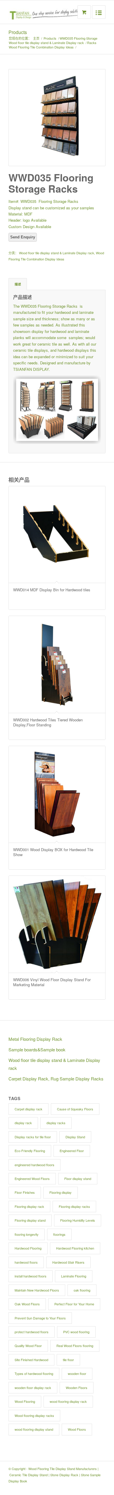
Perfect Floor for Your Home (74, 1304)
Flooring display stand (30, 1220)
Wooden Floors (76, 1387)
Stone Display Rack (64, 1474)
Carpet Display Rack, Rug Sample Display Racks (55, 1078)
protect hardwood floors (32, 1331)
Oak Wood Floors (27, 1304)
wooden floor (77, 1373)
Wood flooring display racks (34, 1415)
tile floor (68, 1359)
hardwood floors (26, 1262)
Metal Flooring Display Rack (35, 1039)
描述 (18, 284)
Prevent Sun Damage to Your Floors (40, 1318)
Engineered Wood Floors (32, 1178)
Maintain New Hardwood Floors (37, 1290)
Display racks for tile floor (33, 1136)
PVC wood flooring (76, 1331)
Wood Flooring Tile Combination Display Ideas (41, 47)
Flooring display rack (29, 1206)
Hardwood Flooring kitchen (75, 1248)
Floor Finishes (25, 1192)
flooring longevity (27, 1234)
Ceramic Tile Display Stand (28, 1474)
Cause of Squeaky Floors (75, 1109)
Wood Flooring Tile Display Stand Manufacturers (62, 1468)
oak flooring (82, 1290)
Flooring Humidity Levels (77, 1220)
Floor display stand (77, 1178)
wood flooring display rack (68, 1401)
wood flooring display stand (34, 1429)
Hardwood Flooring (28, 1248)
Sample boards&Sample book (36, 1049)
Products (17, 32)
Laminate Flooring (73, 1276)
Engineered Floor (72, 1150)
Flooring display (60, 1192)
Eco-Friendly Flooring (30, 1150)
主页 (36, 38)
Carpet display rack (28, 1109)
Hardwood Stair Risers (68, 1262)
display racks (55, 1122)
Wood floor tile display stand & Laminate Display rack (46, 43)
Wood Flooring (25, 1401)
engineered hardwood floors (34, 1164)
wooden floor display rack (33, 1387)
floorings (59, 1234)
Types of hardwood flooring (34, 1373)
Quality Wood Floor (28, 1345)
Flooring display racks (74, 1206)
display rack (23, 1122)
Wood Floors (77, 1429)
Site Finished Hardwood (31, 1359)
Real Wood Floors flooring (74, 1345)
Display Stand (75, 1136)
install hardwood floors (30, 1276)
